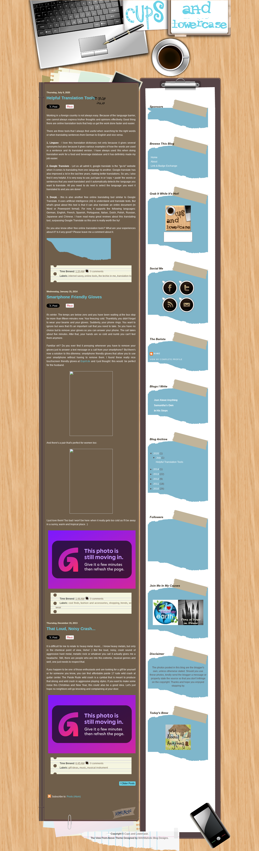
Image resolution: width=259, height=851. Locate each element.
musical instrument (97, 767)
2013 (156, 474)
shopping (114, 603)
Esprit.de (85, 361)
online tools (91, 275)
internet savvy (75, 275)
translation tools (126, 275)
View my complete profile (166, 359)
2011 (156, 483)
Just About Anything (165, 400)
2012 (156, 479)
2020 (156, 453)
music (83, 767)
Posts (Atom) (74, 796)
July (158, 457)
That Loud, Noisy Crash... (71, 628)
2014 (156, 469)
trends (124, 603)
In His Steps (161, 410)
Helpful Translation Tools (71, 98)
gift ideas (73, 767)
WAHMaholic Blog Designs (153, 838)
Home (154, 157)
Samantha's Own (163, 405)
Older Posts (128, 783)
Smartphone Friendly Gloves (74, 297)
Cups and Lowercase (136, 833)
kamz (157, 354)
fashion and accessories (94, 603)
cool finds (74, 603)
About (154, 161)
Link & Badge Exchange (164, 165)
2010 (156, 488)
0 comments (96, 271)
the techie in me (107, 275)
